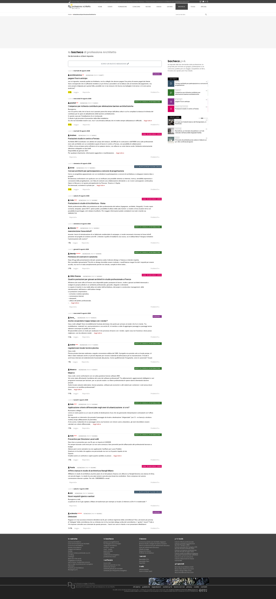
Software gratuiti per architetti (113, 569)
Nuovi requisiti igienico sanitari (81, 496)
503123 (95, 103)
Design (70, 551)
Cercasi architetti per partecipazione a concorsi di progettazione (96, 171)
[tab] (200, 118)
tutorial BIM (178, 560)
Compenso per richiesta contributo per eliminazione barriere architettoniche (100, 106)
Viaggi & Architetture (74, 549)
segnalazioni (156, 587)
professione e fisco (110, 557)
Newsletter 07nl (144, 559)
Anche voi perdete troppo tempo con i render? (88, 321)
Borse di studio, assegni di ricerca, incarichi (153, 544)
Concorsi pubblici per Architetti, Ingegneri (152, 542)
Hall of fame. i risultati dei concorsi (79, 562)
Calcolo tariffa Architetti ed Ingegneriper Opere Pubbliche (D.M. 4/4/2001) (186, 554)
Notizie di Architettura (75, 547)
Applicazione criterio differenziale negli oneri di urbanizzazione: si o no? (98, 407)
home (100, 7)
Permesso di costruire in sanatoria (82, 257)
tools (193, 7)
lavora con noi (179, 587)
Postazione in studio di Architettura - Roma (86, 203)
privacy (189, 587)
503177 (101, 75)
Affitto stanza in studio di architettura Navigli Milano (90, 471)
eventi (110, 7)
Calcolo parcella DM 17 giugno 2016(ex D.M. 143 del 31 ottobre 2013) (186, 547)
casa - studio (108, 549)
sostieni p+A (167, 587)
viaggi (158, 7)
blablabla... (157, 74)
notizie (148, 7)
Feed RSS (142, 563)
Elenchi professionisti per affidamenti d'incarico (154, 545)
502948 (93, 467)
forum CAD (107, 563)
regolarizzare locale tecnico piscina (83, 348)
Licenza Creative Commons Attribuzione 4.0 (183, 590)
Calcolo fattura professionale (184, 542)
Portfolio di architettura (146, 553)
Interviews (71, 566)
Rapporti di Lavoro (145, 551)
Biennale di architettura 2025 (184, 567)
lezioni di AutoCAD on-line (112, 565)
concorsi (136, 7)
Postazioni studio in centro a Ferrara (83, 138)
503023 (93, 318)
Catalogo (71, 557)
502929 (90, 493)
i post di (79, 71)
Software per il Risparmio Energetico (115, 570)
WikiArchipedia (144, 569)
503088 (94, 200)
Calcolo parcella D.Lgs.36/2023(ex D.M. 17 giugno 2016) (185, 544)
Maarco (71, 373)
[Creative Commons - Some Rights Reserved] (203, 590)
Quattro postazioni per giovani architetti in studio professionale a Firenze (99, 279)
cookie (196, 587)
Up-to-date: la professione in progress (80, 564)
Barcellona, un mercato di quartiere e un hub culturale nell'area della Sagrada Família (189, 132)
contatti (204, 587)
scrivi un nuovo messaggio (114, 64)
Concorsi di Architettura (75, 545)
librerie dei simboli (109, 567)
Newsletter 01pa (144, 561)
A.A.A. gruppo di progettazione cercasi (148, 166)
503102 (94, 135)
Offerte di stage (144, 549)
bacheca (76, 8)
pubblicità (146, 587)
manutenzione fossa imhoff (80, 231)
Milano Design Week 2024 (183, 571)
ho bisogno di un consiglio (112, 544)
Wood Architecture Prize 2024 (184, 572)
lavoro (170, 7)
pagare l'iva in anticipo (77, 78)
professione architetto (79, 6)
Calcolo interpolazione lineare (184, 559)
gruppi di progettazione (111, 542)
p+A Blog (71, 555)
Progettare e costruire (75, 560)
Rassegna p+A (73, 570)
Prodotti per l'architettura (76, 568)
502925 (99, 513)
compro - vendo (109, 547)
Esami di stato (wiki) (145, 571)
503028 (99, 276)
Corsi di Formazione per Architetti (78, 544)
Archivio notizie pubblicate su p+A (79, 553)
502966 (94, 404)
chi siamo (136, 587)
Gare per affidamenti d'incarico (149, 547)
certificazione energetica (111, 555)
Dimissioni (72, 516)
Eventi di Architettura (74, 542)
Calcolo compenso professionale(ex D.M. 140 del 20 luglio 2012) (186, 551)
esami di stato (108, 551)
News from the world (74, 558)
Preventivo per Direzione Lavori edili (83, 439)
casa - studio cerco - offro (151, 134)
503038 (98, 254)
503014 (95, 345)
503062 (96, 228)
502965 (94, 436)
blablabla (107, 553)
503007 (94, 370)
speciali (203, 7)
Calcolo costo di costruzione (184, 557)
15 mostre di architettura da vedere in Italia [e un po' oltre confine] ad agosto (191, 141)
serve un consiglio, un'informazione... (148, 102)
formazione (122, 7)
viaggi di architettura (110, 545)
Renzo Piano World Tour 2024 (184, 569)
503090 (92, 168)
